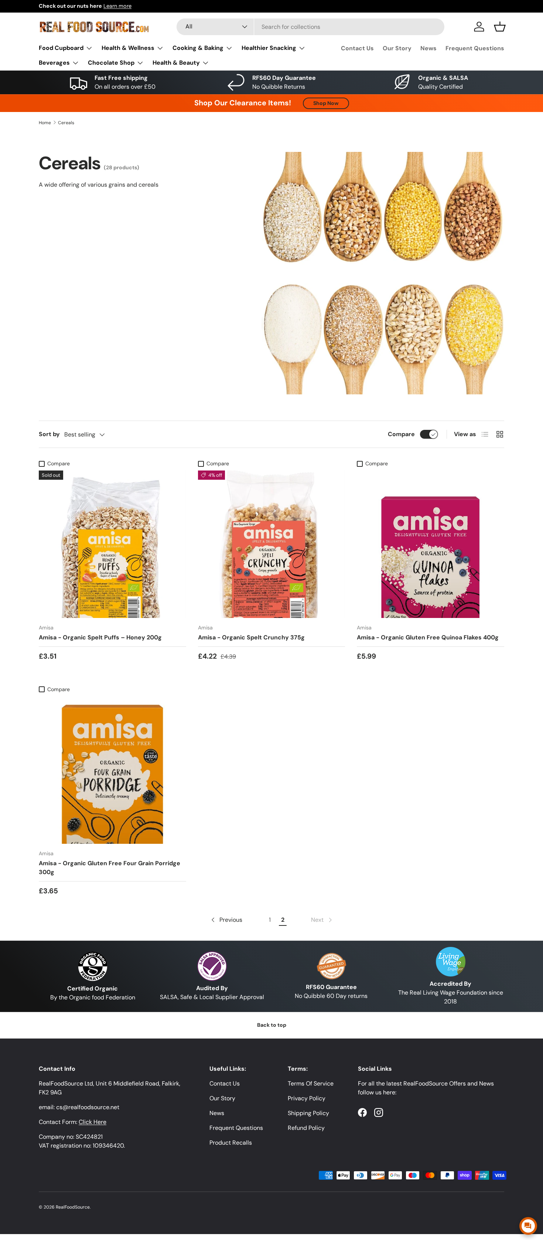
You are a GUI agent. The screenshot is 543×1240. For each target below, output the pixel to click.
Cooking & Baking (198, 48)
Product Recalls (230, 1142)
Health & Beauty (176, 63)
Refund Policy (306, 1128)
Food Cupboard (61, 48)
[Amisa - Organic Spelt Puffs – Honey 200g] (112, 544)
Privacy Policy (306, 1098)
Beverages (54, 63)
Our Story (397, 48)
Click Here (92, 1122)
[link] (322, 919)
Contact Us (357, 48)
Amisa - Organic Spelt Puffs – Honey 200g (100, 637)
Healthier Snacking (269, 48)
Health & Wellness (128, 48)
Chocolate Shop (111, 63)
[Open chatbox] (528, 1226)
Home (45, 123)
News (428, 48)
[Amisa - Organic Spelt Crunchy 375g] (271, 544)
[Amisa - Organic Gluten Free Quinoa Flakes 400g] (430, 544)
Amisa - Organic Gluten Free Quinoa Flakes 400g (428, 637)
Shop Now (326, 103)
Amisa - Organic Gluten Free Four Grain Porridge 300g (109, 867)
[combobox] (310, 26)
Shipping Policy (308, 1113)
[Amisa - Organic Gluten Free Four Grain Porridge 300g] (112, 770)
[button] (500, 26)
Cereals (66, 123)
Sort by (49, 434)
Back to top (271, 1025)
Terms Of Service (311, 1083)
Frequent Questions (474, 48)
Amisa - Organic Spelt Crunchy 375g (251, 637)
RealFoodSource (73, 1207)
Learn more (150, 6)
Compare (401, 434)
